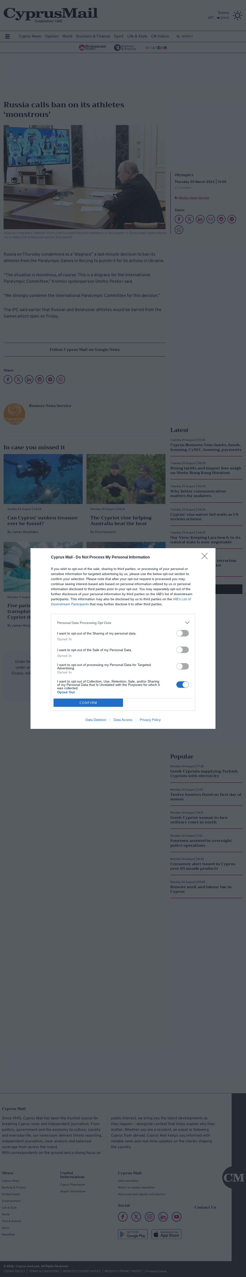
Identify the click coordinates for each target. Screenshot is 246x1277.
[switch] (182, 633)
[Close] (206, 557)
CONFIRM (88, 703)
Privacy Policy (150, 720)
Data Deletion (96, 720)
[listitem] (123, 622)
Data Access (123, 720)
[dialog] (123, 638)
